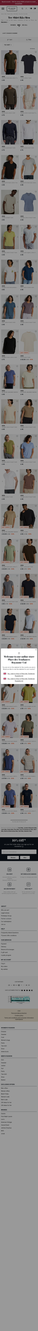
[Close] (35, 649)
